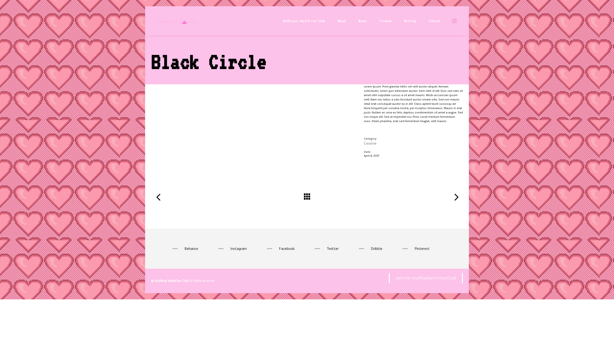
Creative (370, 143)
